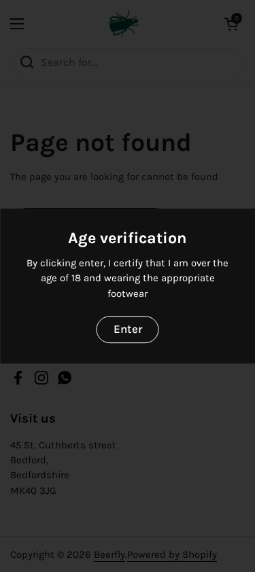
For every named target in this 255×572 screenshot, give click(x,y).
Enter (128, 329)
